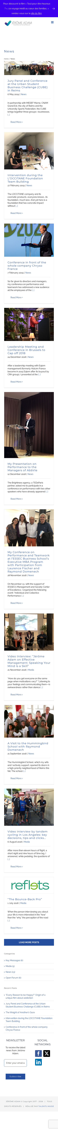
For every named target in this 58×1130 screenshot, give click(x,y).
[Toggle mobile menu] (52, 22)
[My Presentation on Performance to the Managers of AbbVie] (29, 425)
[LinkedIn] (38, 1062)
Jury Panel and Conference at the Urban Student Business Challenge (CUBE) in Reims (28, 85)
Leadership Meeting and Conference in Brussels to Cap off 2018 (26, 350)
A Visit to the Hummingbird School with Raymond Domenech (28, 746)
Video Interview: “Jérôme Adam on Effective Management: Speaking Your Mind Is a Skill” (29, 661)
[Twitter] (46, 1053)
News (23, 94)
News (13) (10, 972)
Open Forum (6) (13, 977)
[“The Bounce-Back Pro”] (29, 885)
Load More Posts (29, 942)
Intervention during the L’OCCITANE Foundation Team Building (25, 178)
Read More (16, 122)
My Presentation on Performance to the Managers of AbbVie (22, 467)
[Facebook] (38, 1053)
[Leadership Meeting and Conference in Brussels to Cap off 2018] (29, 324)
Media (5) (10, 966)
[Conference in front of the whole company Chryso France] (29, 240)
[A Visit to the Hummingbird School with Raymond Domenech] (29, 721)
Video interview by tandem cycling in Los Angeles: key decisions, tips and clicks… (28, 835)
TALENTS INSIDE (46, 1106)
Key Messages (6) (14, 960)
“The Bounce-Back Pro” (25, 899)
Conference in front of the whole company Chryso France (27, 266)
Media (31, 670)
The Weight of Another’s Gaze (20, 1012)
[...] (9, 114)
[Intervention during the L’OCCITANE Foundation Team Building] (29, 150)
